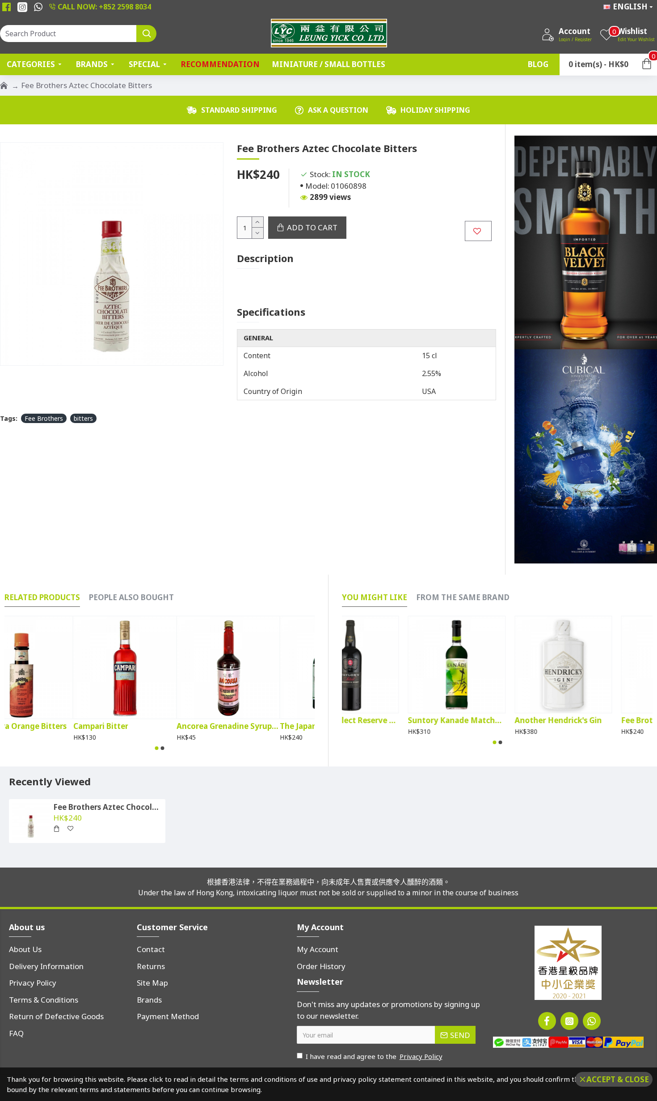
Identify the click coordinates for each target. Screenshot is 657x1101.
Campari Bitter (135, 726)
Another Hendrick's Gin (598, 720)
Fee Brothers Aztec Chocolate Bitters (107, 807)
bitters (83, 418)
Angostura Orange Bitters (52, 726)
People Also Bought (131, 597)
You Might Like (374, 597)
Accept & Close (617, 1079)
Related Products (42, 597)
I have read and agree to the (374, 1056)
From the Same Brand (463, 597)
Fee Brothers (44, 418)
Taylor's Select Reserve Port (390, 720)
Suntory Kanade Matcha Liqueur (497, 720)
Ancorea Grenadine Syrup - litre (263, 726)
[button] (157, 748)
